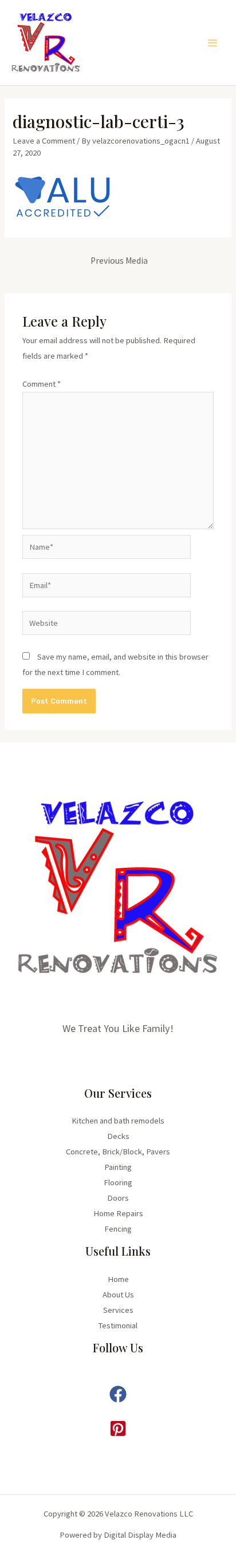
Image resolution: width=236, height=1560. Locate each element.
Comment (41, 384)
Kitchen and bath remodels (118, 1121)
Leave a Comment (44, 141)
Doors (118, 1198)
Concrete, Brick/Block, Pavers (118, 1151)
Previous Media (119, 260)
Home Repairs (118, 1213)
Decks (118, 1136)
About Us (118, 1294)
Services (118, 1310)
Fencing (118, 1229)
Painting (118, 1167)
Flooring (118, 1182)
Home (118, 1279)
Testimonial (118, 1325)
